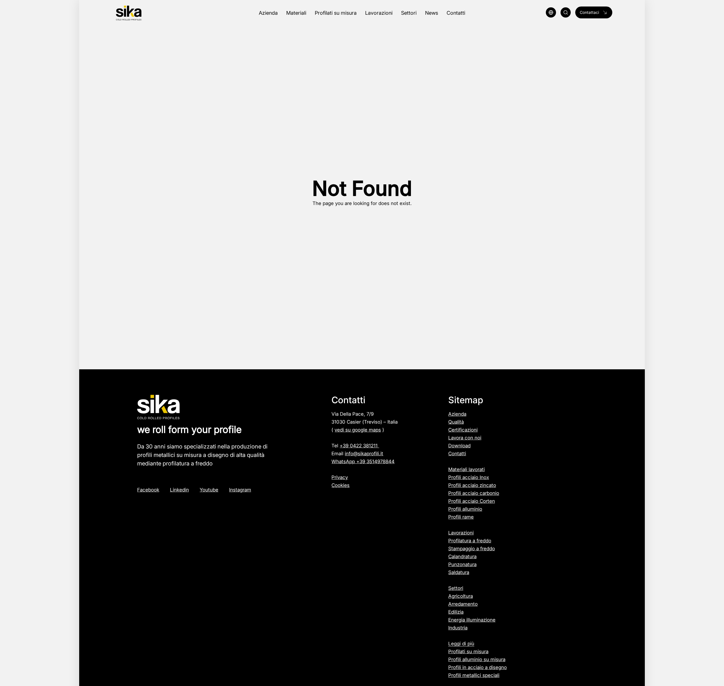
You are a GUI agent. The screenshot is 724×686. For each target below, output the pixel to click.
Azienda (457, 414)
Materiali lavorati (466, 469)
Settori (455, 588)
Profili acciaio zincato (472, 485)
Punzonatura (462, 564)
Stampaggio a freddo (471, 548)
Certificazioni (463, 430)
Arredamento (463, 604)
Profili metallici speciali (473, 675)
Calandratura (462, 556)
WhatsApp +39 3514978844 (363, 461)
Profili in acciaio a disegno (477, 667)
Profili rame (461, 517)
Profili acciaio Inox (468, 477)
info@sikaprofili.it (364, 453)
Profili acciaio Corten (471, 501)
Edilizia (456, 612)
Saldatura (458, 572)
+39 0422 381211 (359, 445)
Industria (457, 628)
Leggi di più (461, 643)
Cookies (340, 485)
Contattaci (589, 12)
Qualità (456, 422)
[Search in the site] (566, 12)
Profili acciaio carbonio (473, 493)
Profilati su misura (468, 651)
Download (459, 445)
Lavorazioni (461, 533)
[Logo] (152, 13)
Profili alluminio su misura (476, 659)
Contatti (457, 453)
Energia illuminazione (471, 620)
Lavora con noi (464, 438)
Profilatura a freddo (469, 540)
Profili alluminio (465, 509)
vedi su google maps (358, 430)
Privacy (339, 477)
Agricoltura (460, 596)
